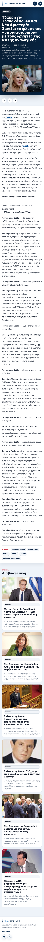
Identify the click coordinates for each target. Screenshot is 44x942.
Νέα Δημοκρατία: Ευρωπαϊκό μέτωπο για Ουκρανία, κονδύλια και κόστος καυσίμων (20, 830)
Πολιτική (6, 12)
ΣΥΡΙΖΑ (8, 117)
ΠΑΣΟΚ (25, 146)
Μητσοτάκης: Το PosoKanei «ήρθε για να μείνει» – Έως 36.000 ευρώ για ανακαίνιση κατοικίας (20, 613)
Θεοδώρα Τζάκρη (18, 549)
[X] (9, 936)
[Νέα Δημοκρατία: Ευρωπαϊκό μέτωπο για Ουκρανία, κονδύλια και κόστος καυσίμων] (22, 806)
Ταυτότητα (6, 931)
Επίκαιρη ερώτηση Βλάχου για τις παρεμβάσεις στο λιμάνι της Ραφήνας (22, 774)
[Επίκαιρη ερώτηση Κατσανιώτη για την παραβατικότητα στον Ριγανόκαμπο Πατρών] (22, 696)
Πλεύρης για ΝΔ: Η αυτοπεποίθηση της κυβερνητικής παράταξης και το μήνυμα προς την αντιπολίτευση (20, 886)
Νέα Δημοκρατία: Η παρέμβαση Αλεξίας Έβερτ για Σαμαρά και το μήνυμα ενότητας (21, 667)
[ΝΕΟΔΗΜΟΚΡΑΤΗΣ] (14, 4)
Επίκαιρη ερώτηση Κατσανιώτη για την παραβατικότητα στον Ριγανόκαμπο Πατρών (17, 720)
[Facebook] (4, 936)
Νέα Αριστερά (33, 549)
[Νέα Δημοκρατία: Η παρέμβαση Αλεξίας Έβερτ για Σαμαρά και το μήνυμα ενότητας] (22, 644)
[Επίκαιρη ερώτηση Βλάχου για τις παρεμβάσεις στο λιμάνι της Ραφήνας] (22, 751)
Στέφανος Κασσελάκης (11, 558)
